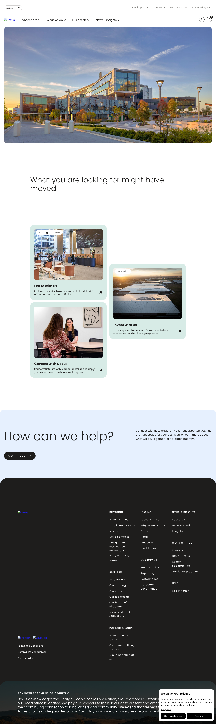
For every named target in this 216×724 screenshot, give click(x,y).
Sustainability (150, 567)
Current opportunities (181, 563)
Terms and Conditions (30, 645)
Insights (177, 531)
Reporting (147, 573)
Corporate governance (149, 586)
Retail (144, 536)
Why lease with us (153, 525)
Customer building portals (122, 647)
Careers (177, 550)
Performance (150, 579)
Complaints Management (32, 652)
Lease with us (150, 519)
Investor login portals (118, 637)
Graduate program (185, 571)
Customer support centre (121, 657)
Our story (115, 591)
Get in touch (20, 456)
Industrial (147, 542)
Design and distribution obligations (117, 546)
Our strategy (118, 585)
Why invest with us (122, 525)
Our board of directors (118, 604)
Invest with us (118, 519)
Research (178, 519)
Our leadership (119, 596)
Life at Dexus (181, 556)
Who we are (117, 579)
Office (145, 531)
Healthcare (148, 548)
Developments (119, 536)
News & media (182, 525)
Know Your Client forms (121, 558)
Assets (113, 531)
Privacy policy (26, 658)
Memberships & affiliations (119, 614)
